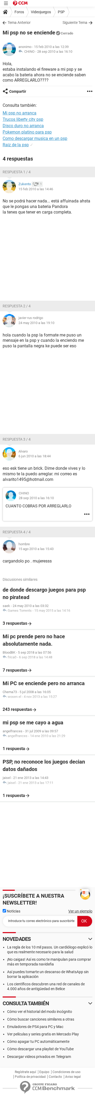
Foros (19, 12)
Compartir (17, 91)
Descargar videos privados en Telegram (39, 1056)
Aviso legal (73, 1077)
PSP (61, 12)
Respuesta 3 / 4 (17, 439)
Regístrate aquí (25, 1072)
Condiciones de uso (66, 1072)
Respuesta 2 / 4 (17, 306)
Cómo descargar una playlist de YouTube (40, 1049)
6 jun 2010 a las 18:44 (34, 456)
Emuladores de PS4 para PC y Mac (35, 1027)
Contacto (55, 1077)
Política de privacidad (30, 1077)
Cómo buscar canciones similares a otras (40, 1019)
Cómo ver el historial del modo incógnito (39, 1011)
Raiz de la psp (16, 144)
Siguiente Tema (75, 22)
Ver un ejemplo (80, 911)
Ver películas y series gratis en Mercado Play (43, 1034)
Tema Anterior (19, 22)
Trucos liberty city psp (23, 119)
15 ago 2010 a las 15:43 (36, 549)
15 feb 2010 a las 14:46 (35, 189)
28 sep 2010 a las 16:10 (54, 52)
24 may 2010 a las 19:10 (36, 323)
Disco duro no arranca (23, 125)
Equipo (44, 1072)
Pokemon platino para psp (27, 132)
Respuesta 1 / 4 (17, 172)
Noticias (13, 911)
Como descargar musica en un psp (35, 138)
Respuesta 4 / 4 (17, 532)
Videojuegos (41, 12)
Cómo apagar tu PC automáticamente (38, 1041)
